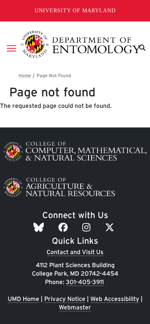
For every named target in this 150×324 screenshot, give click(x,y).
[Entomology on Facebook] (64, 227)
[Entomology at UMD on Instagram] (87, 227)
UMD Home (23, 299)
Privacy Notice (64, 299)
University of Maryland (75, 10)
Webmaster (75, 307)
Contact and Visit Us (75, 252)
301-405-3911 (85, 282)
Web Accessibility (114, 299)
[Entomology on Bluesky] (39, 227)
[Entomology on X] (111, 227)
